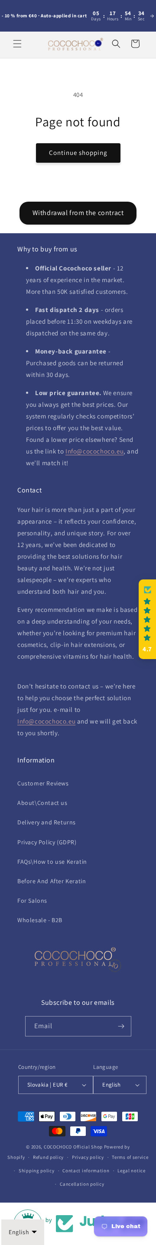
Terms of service (130, 1157)
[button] (17, 43)
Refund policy (48, 1157)
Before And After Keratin (51, 881)
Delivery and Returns (46, 822)
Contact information (85, 1171)
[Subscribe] (121, 1026)
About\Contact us (42, 803)
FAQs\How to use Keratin (52, 861)
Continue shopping (78, 152)
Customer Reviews (43, 783)
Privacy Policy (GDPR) (47, 842)
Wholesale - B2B (39, 920)
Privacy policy (88, 1157)
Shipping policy (37, 1171)
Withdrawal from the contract (78, 212)
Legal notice (131, 1171)
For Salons (32, 900)
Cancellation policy (82, 1184)
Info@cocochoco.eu (94, 451)
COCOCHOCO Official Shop (73, 1147)
